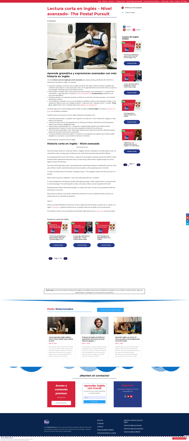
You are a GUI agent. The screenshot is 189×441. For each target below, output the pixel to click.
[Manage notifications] (185, 438)
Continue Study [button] (58, 245)
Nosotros (105, 1)
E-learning (100, 423)
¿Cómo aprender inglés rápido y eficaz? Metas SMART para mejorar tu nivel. (61, 339)
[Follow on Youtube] (124, 30)
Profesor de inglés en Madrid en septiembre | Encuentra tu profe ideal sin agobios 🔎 (93, 339)
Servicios (111, 1)
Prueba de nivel (121, 1)
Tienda (171, 1)
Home (99, 1)
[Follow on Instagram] (134, 30)
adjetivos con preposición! (88, 105)
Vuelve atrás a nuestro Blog (110, 310)
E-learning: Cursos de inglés (151, 1)
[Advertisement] (94, 277)
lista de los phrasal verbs (84, 93)
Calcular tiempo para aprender (134, 1)
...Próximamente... (61, 403)
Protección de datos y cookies (106, 433)
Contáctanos (55, 207)
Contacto (177, 1)
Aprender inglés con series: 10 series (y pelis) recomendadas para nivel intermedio (127, 339)
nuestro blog (99, 211)
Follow (128, 26)
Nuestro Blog (165, 1)
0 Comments (51, 21)
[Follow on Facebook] (124, 27)
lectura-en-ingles (130, 12)
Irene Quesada (137, 7)
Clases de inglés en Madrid (132, 431)
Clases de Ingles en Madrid (105, 429)
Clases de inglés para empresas (133, 428)
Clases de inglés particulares (133, 425)
